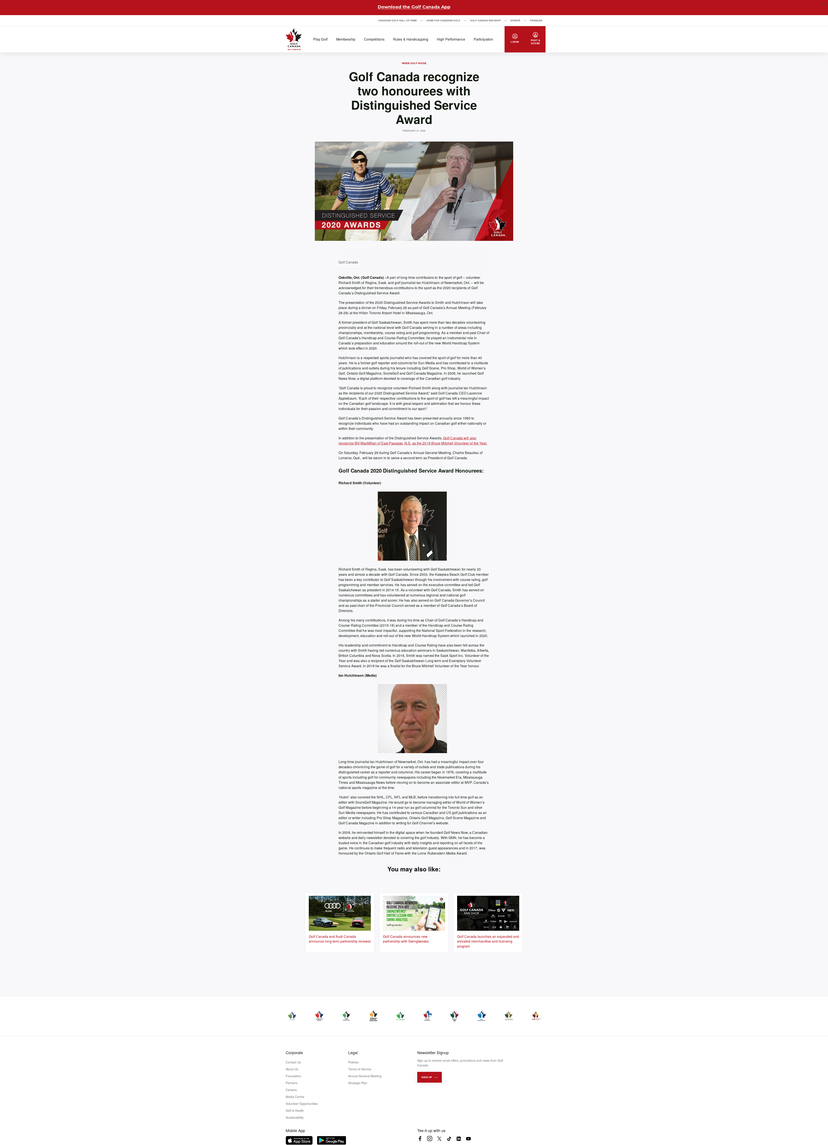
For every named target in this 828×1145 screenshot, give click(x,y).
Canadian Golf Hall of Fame (397, 20)
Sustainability (295, 1117)
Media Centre (295, 1097)
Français (536, 20)
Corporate (294, 1052)
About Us (292, 1069)
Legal (353, 1052)
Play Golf (320, 39)
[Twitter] (439, 1138)
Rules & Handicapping (410, 39)
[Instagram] (429, 1138)
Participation (483, 39)
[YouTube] (468, 1138)
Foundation (293, 1076)
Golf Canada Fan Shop (485, 20)
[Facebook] (420, 1138)
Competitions (374, 39)
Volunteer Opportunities (302, 1103)
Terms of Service (359, 1069)
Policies (353, 1062)
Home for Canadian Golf (443, 20)
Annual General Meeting (364, 1076)
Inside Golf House (414, 63)
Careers (291, 1090)
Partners (291, 1083)
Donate (515, 20)
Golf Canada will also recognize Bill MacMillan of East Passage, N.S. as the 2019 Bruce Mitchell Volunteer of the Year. (413, 440)
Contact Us (293, 1062)
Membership (345, 39)
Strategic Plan (357, 1083)
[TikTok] (449, 1138)
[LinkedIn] (458, 1138)
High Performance (451, 39)
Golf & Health (295, 1110)
